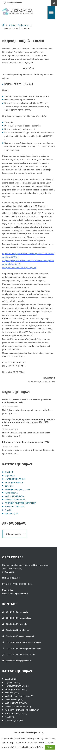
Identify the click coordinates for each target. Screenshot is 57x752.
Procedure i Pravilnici (14, 506)
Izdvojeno (9, 486)
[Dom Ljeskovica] (17, 11)
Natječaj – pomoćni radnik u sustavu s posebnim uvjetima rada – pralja (26, 400)
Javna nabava (11, 493)
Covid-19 (9, 472)
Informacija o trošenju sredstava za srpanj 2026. (26, 442)
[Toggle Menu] (51, 12)
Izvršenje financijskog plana (17, 489)
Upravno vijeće (11, 513)
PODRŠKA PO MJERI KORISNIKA (20, 503)
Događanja (10, 475)
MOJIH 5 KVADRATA (14, 496)
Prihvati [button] (49, 747)
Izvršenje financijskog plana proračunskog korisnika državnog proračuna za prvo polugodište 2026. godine (28, 422)
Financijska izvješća (14, 482)
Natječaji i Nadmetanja (18, 25)
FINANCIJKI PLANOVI (15, 479)
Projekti (8, 510)
